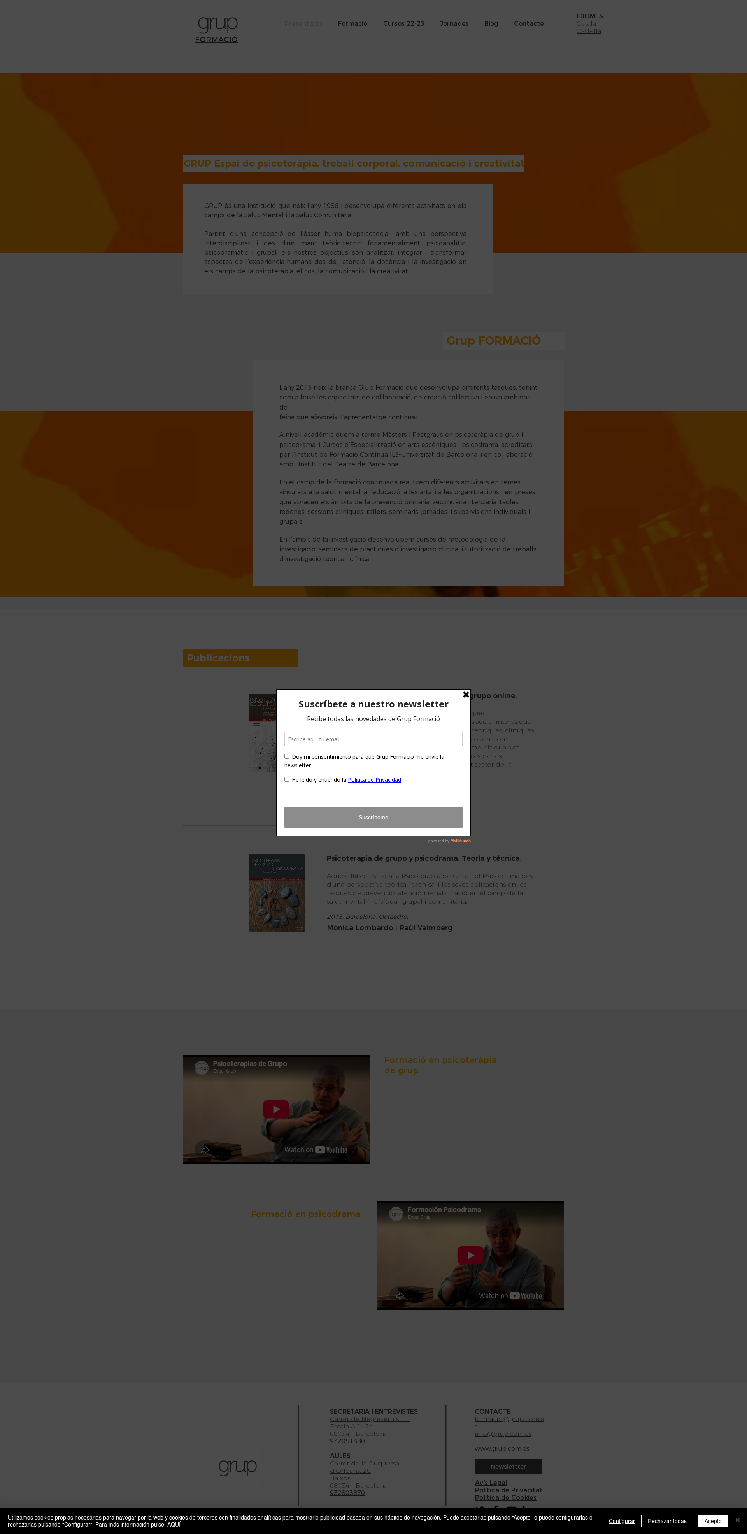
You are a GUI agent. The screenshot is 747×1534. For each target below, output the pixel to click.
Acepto (713, 1521)
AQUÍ (174, 1524)
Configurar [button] (622, 1521)
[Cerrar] (737, 1521)
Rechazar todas (667, 1521)
